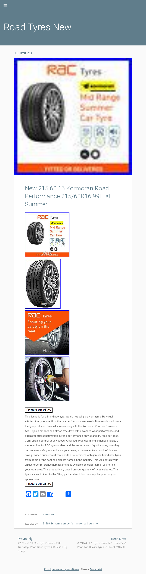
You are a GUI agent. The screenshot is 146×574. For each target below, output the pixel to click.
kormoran (48, 514)
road (85, 523)
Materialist (96, 569)
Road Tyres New (38, 27)
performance (74, 523)
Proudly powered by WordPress (61, 569)
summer (94, 523)
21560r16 (48, 523)
